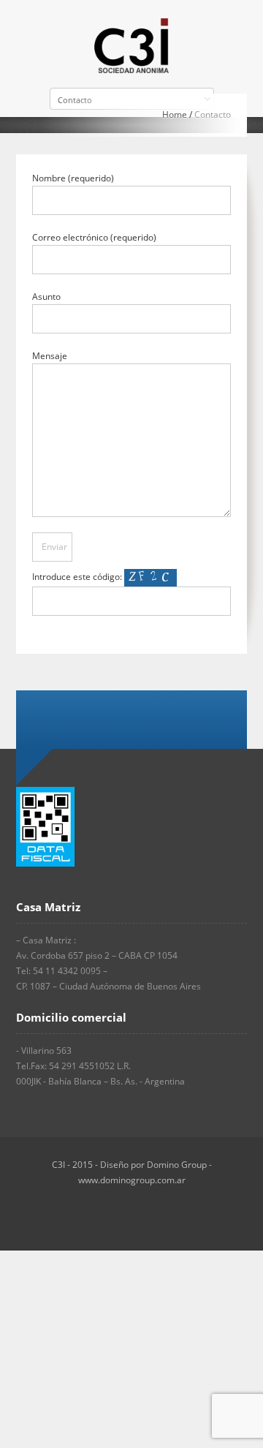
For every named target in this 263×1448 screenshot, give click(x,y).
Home (174, 114)
